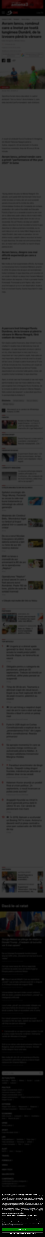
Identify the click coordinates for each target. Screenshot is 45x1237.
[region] (22, 1212)
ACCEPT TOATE (22, 1229)
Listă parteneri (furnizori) (7, 1225)
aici (29, 1208)
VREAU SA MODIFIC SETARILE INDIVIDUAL (22, 1234)
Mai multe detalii (10, 1200)
